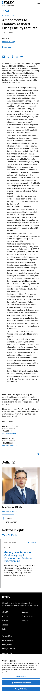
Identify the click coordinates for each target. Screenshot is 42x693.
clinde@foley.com (9, 433)
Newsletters (8, 15)
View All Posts (9, 535)
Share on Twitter (8, 56)
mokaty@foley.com (9, 445)
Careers (5, 620)
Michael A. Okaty (8, 41)
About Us (5, 612)
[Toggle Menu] (39, 3)
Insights (25, 620)
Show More (7, 47)
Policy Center (7, 644)
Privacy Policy (7, 640)
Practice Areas (27, 616)
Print (12, 56)
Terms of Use (7, 636)
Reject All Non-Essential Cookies (21, 683)
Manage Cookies (21, 676)
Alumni (5, 625)
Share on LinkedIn (3, 56)
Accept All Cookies (21, 689)
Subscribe (6, 629)
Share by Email (17, 56)
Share (21, 56)
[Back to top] (38, 455)
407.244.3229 (11, 522)
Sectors (25, 612)
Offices (5, 616)
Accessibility (7, 653)
